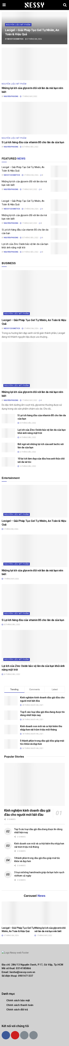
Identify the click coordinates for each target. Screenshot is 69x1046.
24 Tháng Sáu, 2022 (29, 252)
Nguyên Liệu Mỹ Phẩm (18, 25)
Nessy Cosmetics (15, 39)
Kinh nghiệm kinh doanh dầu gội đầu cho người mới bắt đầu (27, 812)
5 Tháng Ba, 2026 (34, 39)
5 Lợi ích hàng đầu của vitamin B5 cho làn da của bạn (33, 142)
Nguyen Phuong (11, 96)
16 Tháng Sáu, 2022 (27, 466)
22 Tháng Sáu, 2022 (27, 452)
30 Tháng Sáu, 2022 (29, 147)
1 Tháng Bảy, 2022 (29, 96)
